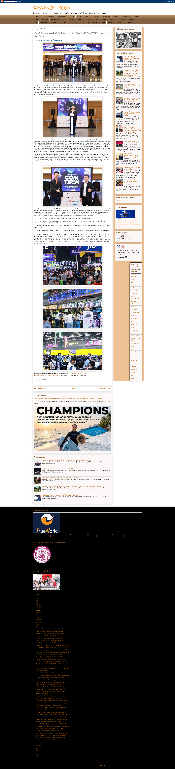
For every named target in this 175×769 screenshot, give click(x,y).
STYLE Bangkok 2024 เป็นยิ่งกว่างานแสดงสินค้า (49, 657)
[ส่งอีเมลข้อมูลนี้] (39, 379)
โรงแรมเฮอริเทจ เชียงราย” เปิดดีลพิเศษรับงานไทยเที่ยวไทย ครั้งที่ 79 (60, 478)
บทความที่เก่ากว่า (105, 389)
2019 (36, 758)
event (79, 16)
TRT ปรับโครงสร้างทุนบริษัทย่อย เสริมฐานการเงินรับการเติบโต (132, 113)
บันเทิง (97, 19)
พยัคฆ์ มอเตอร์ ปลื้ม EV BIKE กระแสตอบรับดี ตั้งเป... (51, 640)
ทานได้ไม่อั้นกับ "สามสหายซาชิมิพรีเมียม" (47, 643)
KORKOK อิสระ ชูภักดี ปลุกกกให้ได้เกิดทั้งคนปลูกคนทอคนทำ (132, 181)
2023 (36, 748)
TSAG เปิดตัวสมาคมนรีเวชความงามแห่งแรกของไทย (131, 142)
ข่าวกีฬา (105, 19)
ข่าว (65, 19)
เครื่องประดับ (121, 23)
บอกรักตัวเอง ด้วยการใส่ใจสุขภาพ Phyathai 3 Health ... (53, 726)
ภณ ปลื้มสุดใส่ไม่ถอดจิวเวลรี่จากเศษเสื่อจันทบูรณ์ (48, 705)
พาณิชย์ (131, 19)
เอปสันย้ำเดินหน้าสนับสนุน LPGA (44, 694)
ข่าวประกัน (111, 23)
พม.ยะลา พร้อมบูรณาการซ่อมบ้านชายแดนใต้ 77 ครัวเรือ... (52, 661)
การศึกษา (137, 16)
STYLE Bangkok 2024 (42, 666)
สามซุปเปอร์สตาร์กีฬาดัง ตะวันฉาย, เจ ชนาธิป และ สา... (52, 696)
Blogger (102, 765)
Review (90, 19)
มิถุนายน (38, 620)
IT (137, 19)
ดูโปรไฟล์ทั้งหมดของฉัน (131, 240)
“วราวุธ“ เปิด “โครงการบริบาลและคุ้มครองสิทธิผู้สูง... (51, 689)
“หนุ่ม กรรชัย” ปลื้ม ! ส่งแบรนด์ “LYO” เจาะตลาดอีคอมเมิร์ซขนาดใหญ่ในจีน (131, 155)
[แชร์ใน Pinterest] (46, 379)
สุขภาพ (115, 16)
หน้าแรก (72, 389)
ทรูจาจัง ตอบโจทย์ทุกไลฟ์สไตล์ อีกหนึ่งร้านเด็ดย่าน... (50, 636)
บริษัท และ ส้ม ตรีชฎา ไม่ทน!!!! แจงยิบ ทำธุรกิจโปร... (52, 707)
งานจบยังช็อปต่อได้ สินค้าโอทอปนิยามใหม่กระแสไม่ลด (50, 633)
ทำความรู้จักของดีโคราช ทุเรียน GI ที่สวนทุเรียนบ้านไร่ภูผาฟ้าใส (132, 86)
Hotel (36, 19)
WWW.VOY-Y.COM (52, 8)
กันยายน (38, 612)
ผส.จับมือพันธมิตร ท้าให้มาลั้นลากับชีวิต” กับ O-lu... (51, 677)
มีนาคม (38, 627)
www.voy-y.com (131, 235)
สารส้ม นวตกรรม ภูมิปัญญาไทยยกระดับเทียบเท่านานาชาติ (51, 650)
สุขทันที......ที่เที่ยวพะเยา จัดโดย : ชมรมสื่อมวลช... (51, 719)
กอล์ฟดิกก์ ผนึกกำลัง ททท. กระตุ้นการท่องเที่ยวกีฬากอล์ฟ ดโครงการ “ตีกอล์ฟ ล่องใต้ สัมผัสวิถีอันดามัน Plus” (72, 486)
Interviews (73, 23)
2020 (36, 755)
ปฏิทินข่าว (54, 23)
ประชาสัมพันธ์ (121, 19)
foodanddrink (55, 19)
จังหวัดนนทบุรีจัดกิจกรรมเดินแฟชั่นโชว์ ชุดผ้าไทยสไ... (50, 629)
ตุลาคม (38, 610)
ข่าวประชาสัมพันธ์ (50, 16)
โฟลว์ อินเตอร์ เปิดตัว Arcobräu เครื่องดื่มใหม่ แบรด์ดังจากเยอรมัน (60, 495)
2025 (36, 601)
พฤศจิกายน (39, 608)
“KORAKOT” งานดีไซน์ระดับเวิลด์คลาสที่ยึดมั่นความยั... (51, 712)
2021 (36, 753)
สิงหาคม (38, 615)
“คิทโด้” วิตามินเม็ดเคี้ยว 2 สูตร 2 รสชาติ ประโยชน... (51, 687)
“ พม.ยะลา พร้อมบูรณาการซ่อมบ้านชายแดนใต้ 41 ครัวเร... (53, 717)
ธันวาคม (38, 605)
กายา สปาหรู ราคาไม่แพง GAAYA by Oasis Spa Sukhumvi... (54, 647)
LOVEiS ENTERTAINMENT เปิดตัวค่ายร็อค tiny (49, 731)
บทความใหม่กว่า (39, 389)
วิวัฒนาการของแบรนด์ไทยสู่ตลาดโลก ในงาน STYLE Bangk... (53, 668)
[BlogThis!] (40, 379)
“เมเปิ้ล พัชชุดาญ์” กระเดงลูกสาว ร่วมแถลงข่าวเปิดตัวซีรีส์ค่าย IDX (60, 469)
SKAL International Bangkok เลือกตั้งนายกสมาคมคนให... (53, 675)
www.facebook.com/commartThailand (46, 375)
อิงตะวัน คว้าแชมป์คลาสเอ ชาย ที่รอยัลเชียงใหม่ (49, 710)
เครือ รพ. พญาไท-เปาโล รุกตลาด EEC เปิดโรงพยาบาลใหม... (53, 664)
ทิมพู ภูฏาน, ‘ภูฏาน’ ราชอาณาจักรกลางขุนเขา (49, 654)
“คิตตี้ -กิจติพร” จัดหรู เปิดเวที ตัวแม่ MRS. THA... (50, 728)
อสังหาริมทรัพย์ (44, 23)
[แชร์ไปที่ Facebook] (44, 379)
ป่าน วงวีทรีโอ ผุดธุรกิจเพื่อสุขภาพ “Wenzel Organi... (51, 638)
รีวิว (36, 23)
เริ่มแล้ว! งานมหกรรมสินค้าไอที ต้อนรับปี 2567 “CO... (51, 721)
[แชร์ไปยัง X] (42, 379)
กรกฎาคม (39, 617)
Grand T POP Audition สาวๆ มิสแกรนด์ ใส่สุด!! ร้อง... (52, 724)
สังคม (103, 23)
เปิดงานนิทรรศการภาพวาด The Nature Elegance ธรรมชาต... (54, 714)
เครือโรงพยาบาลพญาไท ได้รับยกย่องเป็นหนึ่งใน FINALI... (52, 735)
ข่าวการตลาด (61, 16)
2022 (36, 751)
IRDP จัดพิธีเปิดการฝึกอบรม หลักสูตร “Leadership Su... (52, 673)
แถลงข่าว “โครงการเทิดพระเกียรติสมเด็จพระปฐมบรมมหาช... (52, 682)
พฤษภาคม (39, 622)
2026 (36, 598)
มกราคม (38, 745)
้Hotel (112, 19)
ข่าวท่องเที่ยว (96, 16)
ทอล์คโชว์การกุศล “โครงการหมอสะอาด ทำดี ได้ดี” (50, 631)
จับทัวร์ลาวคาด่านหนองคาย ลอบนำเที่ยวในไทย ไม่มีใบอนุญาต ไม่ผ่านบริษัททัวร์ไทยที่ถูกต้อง (66, 460)
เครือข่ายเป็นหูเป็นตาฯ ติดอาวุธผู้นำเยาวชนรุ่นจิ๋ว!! (49, 698)
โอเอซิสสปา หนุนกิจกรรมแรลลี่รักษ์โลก (46, 740)
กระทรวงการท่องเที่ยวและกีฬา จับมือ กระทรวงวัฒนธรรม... (52, 691)
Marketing (106, 16)
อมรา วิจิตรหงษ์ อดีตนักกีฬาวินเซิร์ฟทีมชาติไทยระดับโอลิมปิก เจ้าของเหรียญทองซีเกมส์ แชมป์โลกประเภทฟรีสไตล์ (69, 399)
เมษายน (38, 624)
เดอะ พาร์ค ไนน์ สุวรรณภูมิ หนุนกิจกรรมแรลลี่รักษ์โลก (51, 738)
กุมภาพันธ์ (39, 743)
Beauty (71, 19)
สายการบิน (131, 23)
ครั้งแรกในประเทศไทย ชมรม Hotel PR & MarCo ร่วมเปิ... (53, 700)
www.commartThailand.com (77, 373)
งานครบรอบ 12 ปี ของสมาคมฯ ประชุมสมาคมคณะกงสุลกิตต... (53, 703)
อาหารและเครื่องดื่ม (126, 16)
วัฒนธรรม (63, 23)
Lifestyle (38, 16)
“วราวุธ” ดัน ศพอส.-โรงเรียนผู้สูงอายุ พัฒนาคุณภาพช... (52, 659)
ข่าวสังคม (71, 16)
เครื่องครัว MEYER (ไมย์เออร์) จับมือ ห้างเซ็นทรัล (132, 168)
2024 (36, 603)
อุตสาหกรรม (80, 19)
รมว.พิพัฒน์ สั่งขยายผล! (42, 670)
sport (82, 23)
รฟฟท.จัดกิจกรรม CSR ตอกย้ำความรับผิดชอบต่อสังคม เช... (52, 733)
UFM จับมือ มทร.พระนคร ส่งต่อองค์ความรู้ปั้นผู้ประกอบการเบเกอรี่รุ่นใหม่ (132, 99)
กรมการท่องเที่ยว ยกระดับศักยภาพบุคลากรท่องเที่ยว (49, 680)
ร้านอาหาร (45, 19)
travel (87, 16)
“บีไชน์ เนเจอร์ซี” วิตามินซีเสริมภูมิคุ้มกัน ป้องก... (50, 684)
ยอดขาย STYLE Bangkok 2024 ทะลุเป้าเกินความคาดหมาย (52, 645)
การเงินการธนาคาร (93, 23)
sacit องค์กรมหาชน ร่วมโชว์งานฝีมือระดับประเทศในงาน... (52, 652)
